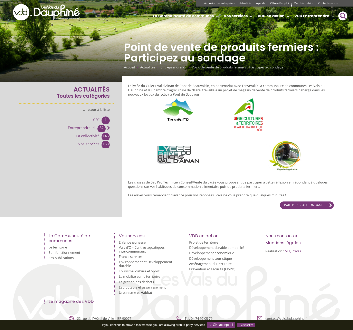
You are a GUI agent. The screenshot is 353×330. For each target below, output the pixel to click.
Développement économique (211, 253)
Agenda (260, 3)
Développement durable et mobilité (216, 248)
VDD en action (271, 15)
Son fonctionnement (64, 253)
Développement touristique (210, 259)
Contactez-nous (327, 3)
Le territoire (58, 247)
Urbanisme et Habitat (135, 293)
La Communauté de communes (183, 15)
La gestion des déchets (136, 282)
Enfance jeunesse (132, 242)
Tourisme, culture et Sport (139, 271)
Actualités (245, 3)
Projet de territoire (203, 242)
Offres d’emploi (279, 3)
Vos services (236, 15)
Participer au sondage (303, 205)
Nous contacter (281, 235)
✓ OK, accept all (221, 325)
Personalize (246, 325)
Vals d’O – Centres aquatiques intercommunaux (142, 249)
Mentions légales (283, 242)
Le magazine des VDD (71, 301)
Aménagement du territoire (210, 264)
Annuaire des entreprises (219, 3)
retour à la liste (98, 110)
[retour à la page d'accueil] (48, 12)
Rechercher (342, 15)
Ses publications (61, 258)
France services (131, 257)
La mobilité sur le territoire (139, 277)
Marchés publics (303, 3)
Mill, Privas (293, 251)
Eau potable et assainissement (142, 287)
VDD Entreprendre (311, 15)
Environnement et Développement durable (145, 264)
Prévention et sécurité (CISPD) (212, 269)
